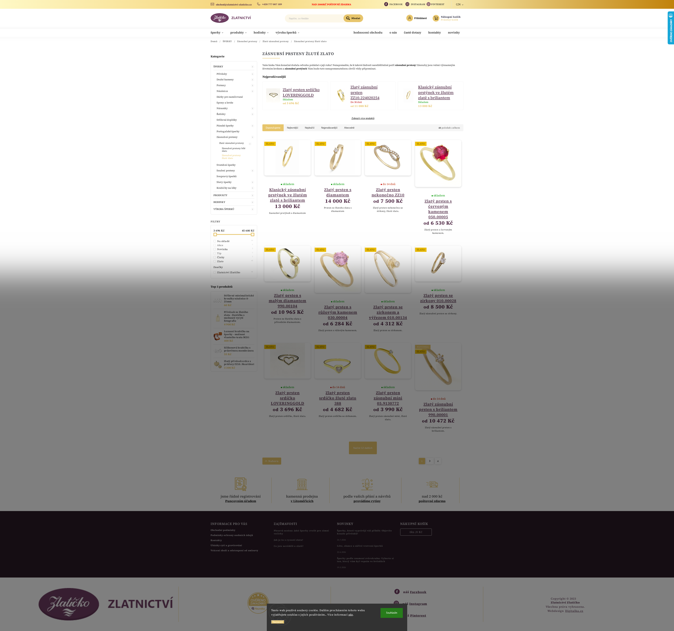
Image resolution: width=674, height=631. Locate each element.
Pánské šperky (225, 125)
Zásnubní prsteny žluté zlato (231, 156)
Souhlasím (391, 613)
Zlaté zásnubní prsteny (231, 143)
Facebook (396, 4)
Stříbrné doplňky (227, 120)
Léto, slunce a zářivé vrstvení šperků (360, 545)
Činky (235, 257)
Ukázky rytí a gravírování (226, 545)
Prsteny (221, 85)
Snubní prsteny (226, 170)
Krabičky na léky (227, 188)
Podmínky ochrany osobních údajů (232, 535)
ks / (416, 532)
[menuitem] (219, 32)
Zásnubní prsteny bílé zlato (233, 149)
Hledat (356, 18)
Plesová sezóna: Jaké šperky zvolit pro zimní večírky (301, 532)
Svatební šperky (226, 165)
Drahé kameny (225, 79)
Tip (235, 253)
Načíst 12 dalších (362, 448)
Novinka (235, 249)
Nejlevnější (292, 127)
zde (350, 614)
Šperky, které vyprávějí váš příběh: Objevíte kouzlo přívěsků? (364, 532)
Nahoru (273, 461)
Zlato (235, 261)
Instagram (418, 4)
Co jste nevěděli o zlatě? (289, 546)
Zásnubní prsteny (227, 137)
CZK (458, 4)
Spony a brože (225, 102)
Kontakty (216, 540)
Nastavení (278, 622)
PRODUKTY (220, 195)
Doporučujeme (273, 127)
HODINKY (219, 202)
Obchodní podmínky (223, 530)
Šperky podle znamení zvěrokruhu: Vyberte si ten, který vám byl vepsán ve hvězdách (365, 560)
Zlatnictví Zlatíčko (235, 272)
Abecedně (349, 127)
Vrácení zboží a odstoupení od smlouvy (234, 550)
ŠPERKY (218, 66)
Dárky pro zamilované (230, 97)
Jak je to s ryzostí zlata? (288, 539)
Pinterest (437, 4)
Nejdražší (310, 127)
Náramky (222, 108)
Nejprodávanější (329, 127)
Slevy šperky (224, 182)
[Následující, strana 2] (430, 461)
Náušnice (222, 91)
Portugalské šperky (228, 131)
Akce (235, 245)
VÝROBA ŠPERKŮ (223, 209)
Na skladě (235, 241)
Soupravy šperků (227, 176)
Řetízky (221, 114)
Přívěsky (222, 74)
